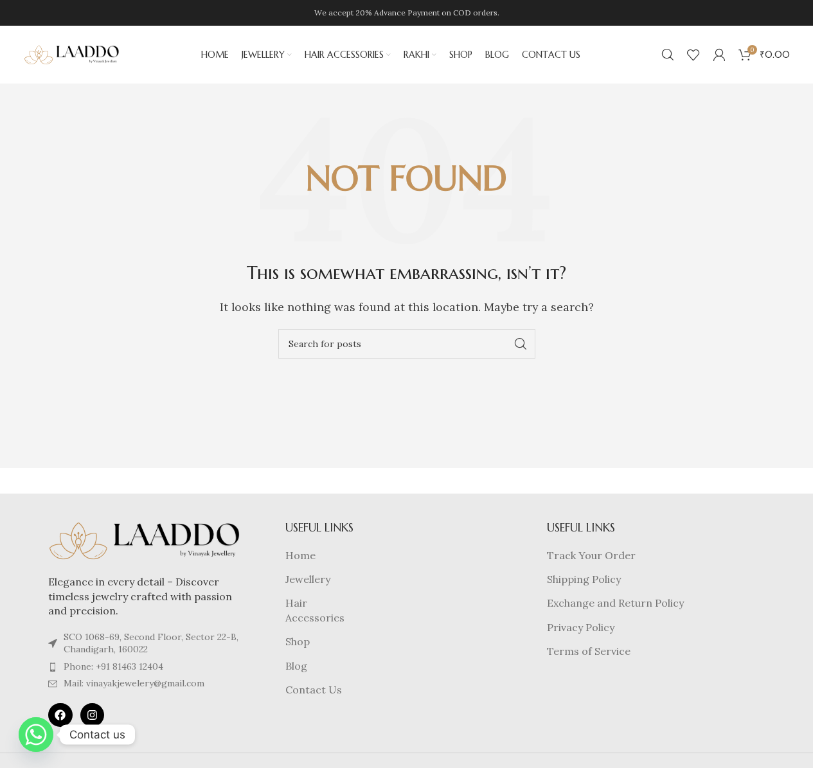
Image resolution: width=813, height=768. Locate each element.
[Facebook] (60, 715)
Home (300, 555)
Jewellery (307, 579)
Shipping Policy (584, 579)
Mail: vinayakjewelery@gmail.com (134, 683)
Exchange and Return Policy (615, 602)
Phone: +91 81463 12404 (113, 666)
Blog (296, 665)
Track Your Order (591, 555)
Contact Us (313, 689)
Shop (297, 641)
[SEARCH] (520, 344)
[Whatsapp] (36, 734)
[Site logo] (72, 53)
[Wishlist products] (693, 54)
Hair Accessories (314, 609)
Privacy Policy (580, 627)
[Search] (668, 54)
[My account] (719, 54)
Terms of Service (588, 651)
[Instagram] (92, 715)
